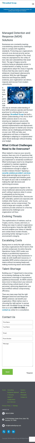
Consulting (10, 390)
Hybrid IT (10, 397)
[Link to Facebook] (8, 431)
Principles (24, 395)
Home (4, 390)
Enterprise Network (13, 392)
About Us (23, 392)
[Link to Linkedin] (13, 431)
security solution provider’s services (16, 173)
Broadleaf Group (17, 114)
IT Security (10, 395)
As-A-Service (11, 402)
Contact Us (24, 397)
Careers (23, 390)
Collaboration (11, 399)
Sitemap (15, 406)
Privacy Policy (6, 406)
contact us (6, 310)
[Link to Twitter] (4, 431)
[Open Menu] (33, 4)
